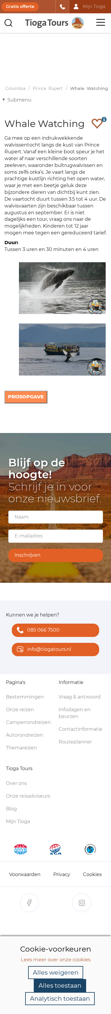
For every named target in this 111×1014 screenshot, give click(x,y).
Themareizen (21, 748)
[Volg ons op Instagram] (81, 902)
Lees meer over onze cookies (56, 960)
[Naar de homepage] (54, 23)
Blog (11, 809)
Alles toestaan (59, 985)
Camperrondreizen (28, 722)
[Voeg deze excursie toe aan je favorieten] (97, 123)
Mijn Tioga (18, 821)
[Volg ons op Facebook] (29, 902)
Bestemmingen (25, 697)
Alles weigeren (55, 972)
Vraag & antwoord (80, 697)
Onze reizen (20, 709)
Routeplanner (75, 742)
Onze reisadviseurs (28, 796)
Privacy (61, 874)
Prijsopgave (26, 397)
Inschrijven (28, 555)
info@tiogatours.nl (49, 649)
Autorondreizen (24, 735)
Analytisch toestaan (60, 998)
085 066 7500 (43, 630)
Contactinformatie (80, 729)
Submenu (19, 100)
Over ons (16, 783)
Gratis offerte (20, 6)
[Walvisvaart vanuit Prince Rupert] (61, 288)
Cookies (92, 874)
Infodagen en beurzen (75, 713)
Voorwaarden (25, 874)
